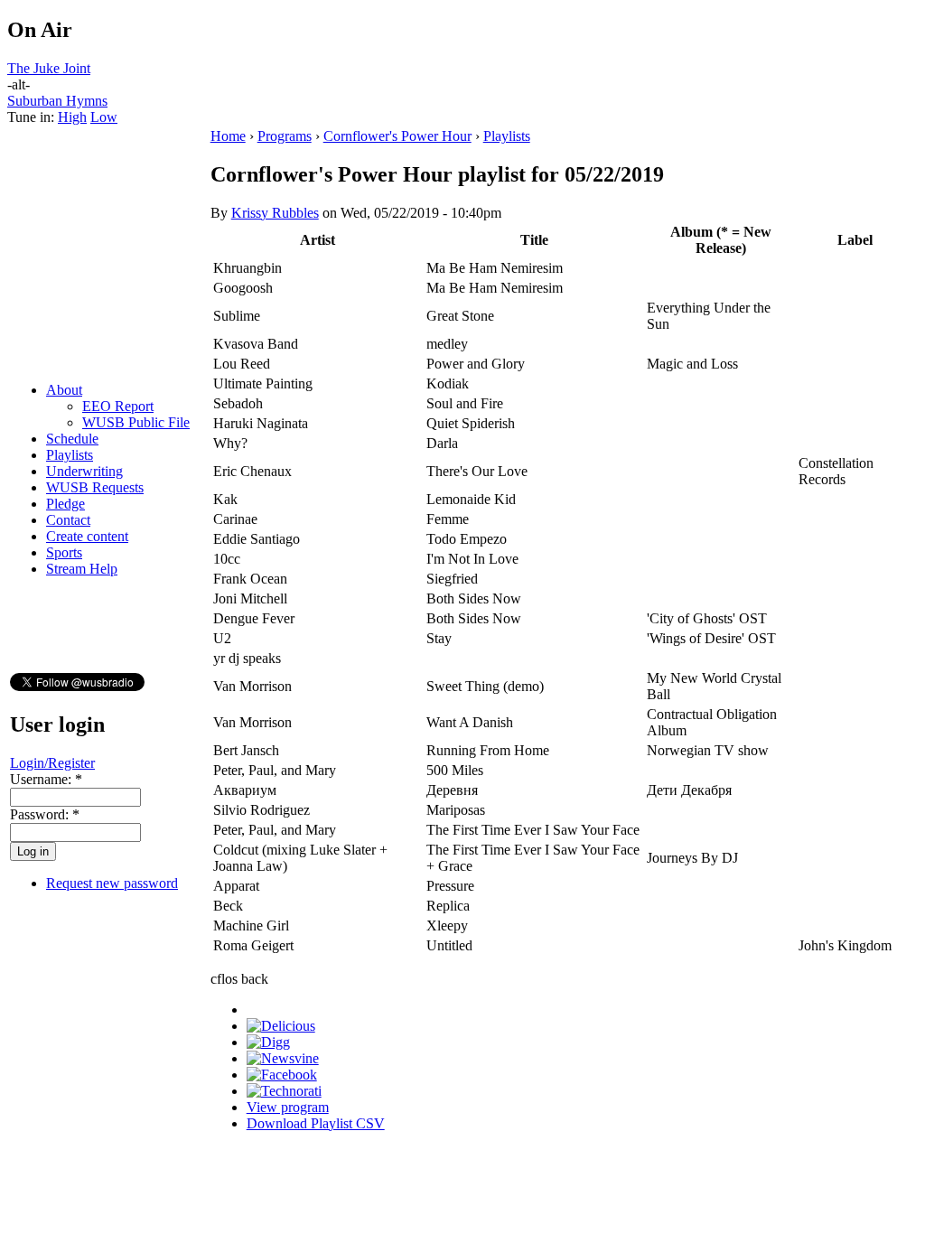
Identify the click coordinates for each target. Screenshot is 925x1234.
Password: (44, 814)
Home (228, 136)
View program (288, 1107)
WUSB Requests (95, 487)
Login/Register (52, 763)
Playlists (69, 455)
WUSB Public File (136, 422)
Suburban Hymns (57, 100)
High (72, 117)
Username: (46, 779)
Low (103, 117)
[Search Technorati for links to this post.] (284, 1090)
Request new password (112, 883)
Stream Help (81, 568)
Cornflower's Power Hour (397, 136)
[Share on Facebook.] (282, 1074)
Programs (284, 136)
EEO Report (118, 406)
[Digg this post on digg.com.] (268, 1042)
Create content (87, 536)
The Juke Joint (48, 68)
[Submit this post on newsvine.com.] (283, 1058)
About (64, 389)
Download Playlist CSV (316, 1123)
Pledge (65, 503)
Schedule (72, 438)
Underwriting (84, 471)
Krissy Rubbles (275, 212)
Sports (64, 552)
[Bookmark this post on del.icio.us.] (281, 1025)
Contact (68, 520)
